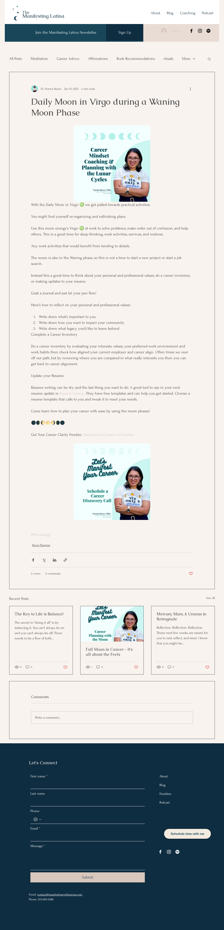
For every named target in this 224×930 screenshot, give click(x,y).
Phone (34, 811)
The (26, 12)
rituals (168, 59)
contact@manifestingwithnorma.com (59, 894)
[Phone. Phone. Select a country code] (37, 819)
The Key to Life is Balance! (39, 613)
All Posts (15, 59)
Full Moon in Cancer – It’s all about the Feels (109, 652)
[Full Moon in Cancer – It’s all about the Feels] (112, 624)
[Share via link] (65, 560)
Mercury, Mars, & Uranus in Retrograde (181, 616)
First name (38, 776)
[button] (209, 58)
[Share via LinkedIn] (54, 560)
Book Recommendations (136, 59)
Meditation (39, 59)
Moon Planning (41, 545)
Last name (37, 793)
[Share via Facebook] (33, 560)
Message (37, 846)
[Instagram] (200, 30)
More (186, 59)
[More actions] (190, 88)
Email (35, 828)
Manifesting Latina (43, 16)
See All (210, 598)
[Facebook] (191, 30)
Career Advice (68, 59)
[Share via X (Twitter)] (44, 560)
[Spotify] (208, 30)
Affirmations (98, 59)
